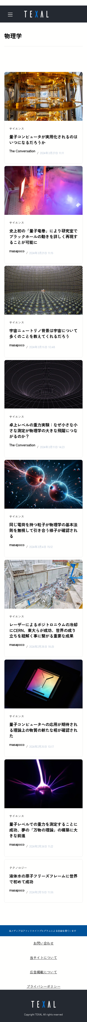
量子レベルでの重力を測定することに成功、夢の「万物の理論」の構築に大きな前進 (43, 830)
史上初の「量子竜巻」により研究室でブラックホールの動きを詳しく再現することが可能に (43, 236)
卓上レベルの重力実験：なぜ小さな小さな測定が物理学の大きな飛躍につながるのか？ (43, 430)
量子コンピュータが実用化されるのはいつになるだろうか (43, 139)
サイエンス (16, 128)
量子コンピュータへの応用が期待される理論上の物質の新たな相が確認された (43, 730)
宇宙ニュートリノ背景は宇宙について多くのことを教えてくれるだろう (43, 333)
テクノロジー (18, 868)
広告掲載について (43, 971)
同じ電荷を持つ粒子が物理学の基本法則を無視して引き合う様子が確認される (43, 530)
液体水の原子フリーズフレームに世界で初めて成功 (43, 879)
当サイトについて (43, 957)
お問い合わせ (43, 943)
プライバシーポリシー (43, 986)
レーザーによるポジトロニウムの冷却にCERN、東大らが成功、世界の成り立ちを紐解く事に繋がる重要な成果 (43, 630)
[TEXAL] (36, 12)
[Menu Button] (11, 14)
